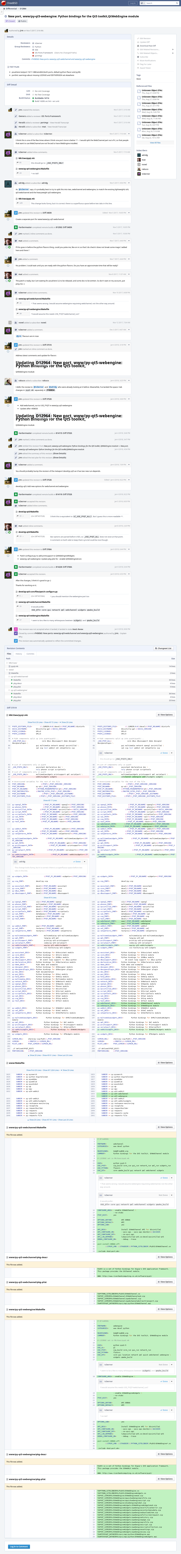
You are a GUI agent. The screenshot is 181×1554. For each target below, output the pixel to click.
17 (20, 620)
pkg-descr (17, 683)
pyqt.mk (14, 666)
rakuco (145, 169)
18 (20, 314)
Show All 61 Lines (49, 1055)
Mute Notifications (148, 60)
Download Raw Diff (148, 45)
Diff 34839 (47, 213)
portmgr (38, 55)
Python (38, 46)
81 (20, 163)
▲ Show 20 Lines (34, 1055)
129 (21, 203)
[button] (132, 3)
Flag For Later (145, 64)
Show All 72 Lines (51, 722)
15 (20, 303)
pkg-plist (17, 686)
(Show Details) (59, 453)
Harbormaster (25, 227)
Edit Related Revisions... (150, 49)
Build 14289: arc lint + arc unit (47, 101)
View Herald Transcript (59, 122)
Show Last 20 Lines (65, 1055)
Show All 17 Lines (50, 800)
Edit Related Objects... (149, 53)
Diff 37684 (47, 549)
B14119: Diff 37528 (64, 494)
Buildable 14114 (42, 98)
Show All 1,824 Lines (51, 1070)
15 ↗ (21, 516)
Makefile (14, 673)
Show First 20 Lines (35, 722)
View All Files (155, 142)
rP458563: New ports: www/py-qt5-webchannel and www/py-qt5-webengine (63, 59)
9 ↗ (21, 596)
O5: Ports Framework (44, 52)
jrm (21, 30)
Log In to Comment (19, 1546)
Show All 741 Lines (49, 1120)
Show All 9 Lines (50, 897)
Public (24, 21)
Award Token (145, 68)
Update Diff (145, 42)
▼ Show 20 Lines (66, 722)
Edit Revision (145, 38)
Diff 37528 (47, 480)
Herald (22, 122)
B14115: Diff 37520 (64, 433)
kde (36, 49)
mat (144, 160)
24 (20, 173)
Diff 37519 (47, 345)
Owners (22, 116)
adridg (145, 155)
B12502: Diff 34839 (64, 227)
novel (144, 164)
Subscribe (144, 57)
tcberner (146, 174)
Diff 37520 (47, 399)
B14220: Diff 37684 (64, 567)
